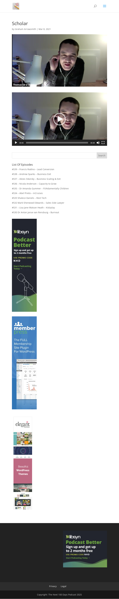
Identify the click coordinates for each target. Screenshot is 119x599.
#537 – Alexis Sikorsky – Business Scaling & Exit (36, 178)
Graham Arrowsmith (25, 29)
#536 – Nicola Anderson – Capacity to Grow (34, 183)
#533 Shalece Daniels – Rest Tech (29, 197)
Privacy (53, 586)
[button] (59, 119)
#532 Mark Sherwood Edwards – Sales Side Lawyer (38, 202)
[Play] (16, 142)
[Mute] (98, 142)
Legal (63, 586)
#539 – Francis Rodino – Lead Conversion (33, 169)
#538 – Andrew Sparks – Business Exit (31, 174)
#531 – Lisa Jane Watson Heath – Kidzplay (33, 207)
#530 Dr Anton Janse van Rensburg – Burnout (35, 212)
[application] (59, 119)
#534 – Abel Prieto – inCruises (27, 193)
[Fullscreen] (103, 142)
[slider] (57, 142)
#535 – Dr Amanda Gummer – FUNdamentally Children (40, 188)
